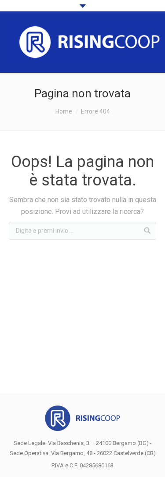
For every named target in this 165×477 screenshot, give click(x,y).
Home (63, 111)
